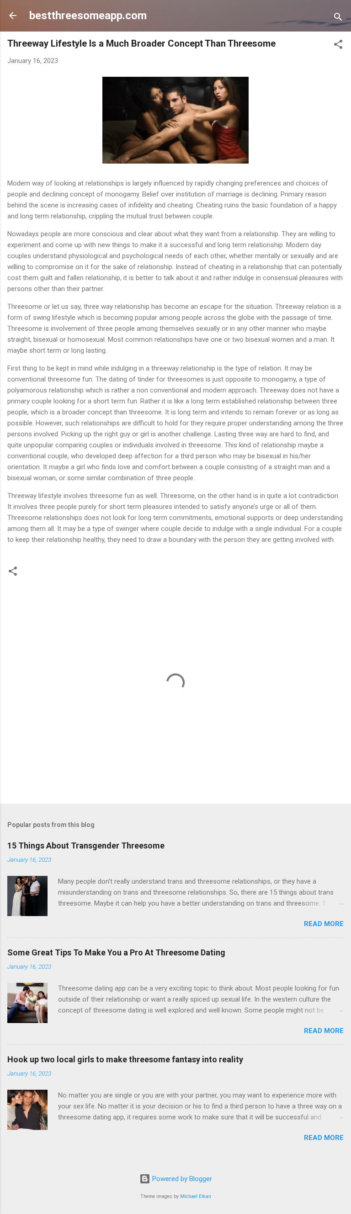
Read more (324, 924)
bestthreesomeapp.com (88, 15)
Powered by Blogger (181, 1179)
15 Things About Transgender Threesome (86, 845)
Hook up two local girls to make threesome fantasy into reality (125, 1059)
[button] (338, 46)
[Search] (338, 18)
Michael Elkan (195, 1196)
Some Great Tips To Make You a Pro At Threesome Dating (116, 952)
